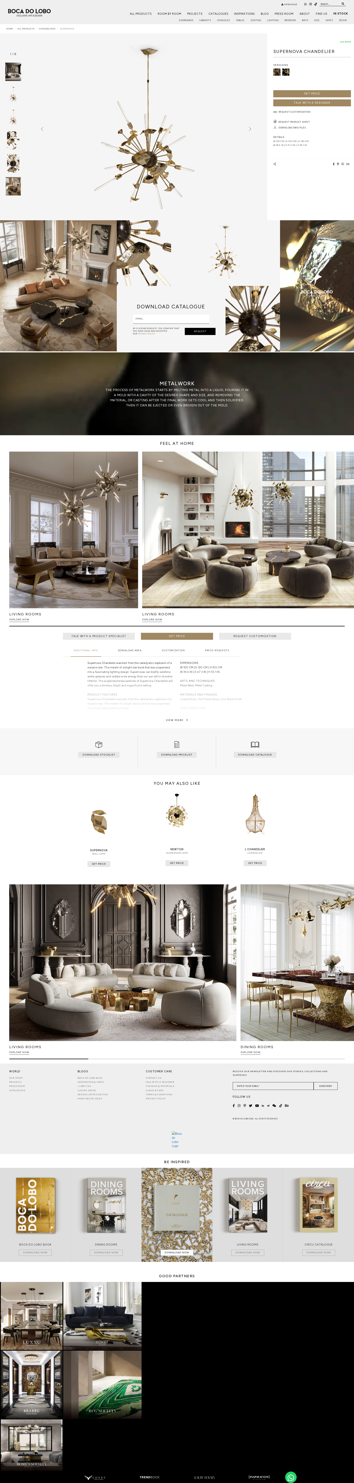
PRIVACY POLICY (146, 334)
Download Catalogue (255, 754)
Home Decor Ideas (90, 1098)
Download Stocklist (99, 754)
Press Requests (217, 650)
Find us (321, 13)
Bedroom (290, 20)
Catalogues (218, 13)
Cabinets (205, 20)
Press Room (284, 13)
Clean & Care (155, 1090)
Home (9, 28)
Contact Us (153, 1078)
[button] (341, 541)
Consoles (223, 20)
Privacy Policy (156, 1098)
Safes (329, 20)
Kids (317, 20)
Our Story (16, 1078)
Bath (305, 20)
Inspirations (244, 13)
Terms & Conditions (159, 1094)
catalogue (290, 4)
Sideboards (186, 20)
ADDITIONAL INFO (86, 650)
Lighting (273, 20)
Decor (343, 20)
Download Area (130, 650)
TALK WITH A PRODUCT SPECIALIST (98, 636)
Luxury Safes (87, 1090)
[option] (13, 94)
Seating (256, 20)
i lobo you (84, 1086)
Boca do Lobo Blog (90, 1078)
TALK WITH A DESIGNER (312, 102)
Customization (173, 650)
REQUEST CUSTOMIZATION (255, 636)
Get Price (312, 93)
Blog (265, 13)
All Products (141, 13)
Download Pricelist (176, 754)
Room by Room (169, 13)
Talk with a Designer (160, 1082)
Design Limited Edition (93, 1094)
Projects (195, 13)
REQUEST (200, 331)
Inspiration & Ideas (91, 1082)
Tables (240, 20)
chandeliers (47, 28)
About (305, 13)
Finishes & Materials (160, 1086)
